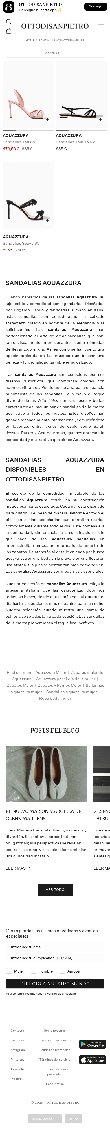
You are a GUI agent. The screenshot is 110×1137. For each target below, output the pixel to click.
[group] (28, 96)
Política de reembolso (54, 1050)
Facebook (17, 1040)
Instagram (17, 1050)
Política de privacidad (61, 994)
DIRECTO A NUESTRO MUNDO (55, 983)
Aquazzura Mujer (50, 672)
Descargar (96, 6)
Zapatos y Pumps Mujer (60, 685)
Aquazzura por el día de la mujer (65, 678)
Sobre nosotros (55, 1031)
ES (70, 1118)
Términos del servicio (54, 1060)
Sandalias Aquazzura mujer (71, 691)
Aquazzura (15, 135)
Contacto (17, 1031)
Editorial (17, 1079)
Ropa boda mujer (55, 698)
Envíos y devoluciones (55, 1040)
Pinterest (17, 1060)
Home (30, 41)
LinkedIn (17, 1069)
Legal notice (55, 1084)
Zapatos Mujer (20, 685)
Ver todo (55, 889)
